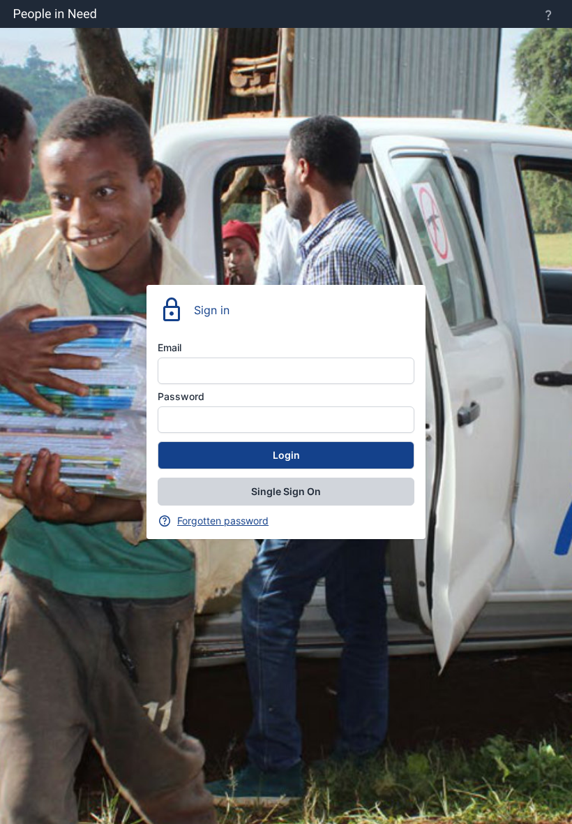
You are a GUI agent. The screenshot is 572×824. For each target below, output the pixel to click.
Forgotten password (223, 521)
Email (169, 347)
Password (181, 396)
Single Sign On (286, 491)
